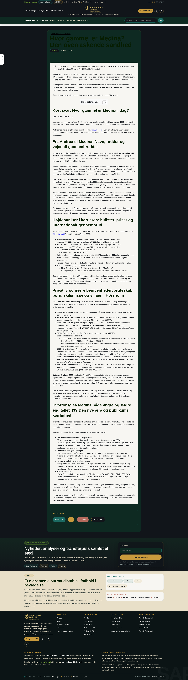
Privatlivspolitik (117, 618)
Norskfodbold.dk (144, 624)
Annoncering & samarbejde (121, 631)
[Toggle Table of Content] (103, 102)
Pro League (56, 677)
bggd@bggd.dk (46, 662)
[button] (2, 59)
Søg (160, 20)
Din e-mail (124, 545)
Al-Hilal (66, 2)
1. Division (58, 2)
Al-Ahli (133, 597)
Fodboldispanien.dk (145, 621)
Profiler (75, 677)
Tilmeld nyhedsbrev (140, 557)
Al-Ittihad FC (87, 2)
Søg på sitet (116, 621)
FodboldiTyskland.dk (146, 631)
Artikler (27, 11)
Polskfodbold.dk (144, 628)
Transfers (156, 597)
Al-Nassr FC (76, 2)
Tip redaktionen (117, 628)
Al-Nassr (117, 597)
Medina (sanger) (96, 130)
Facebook (59, 519)
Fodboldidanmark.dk (146, 618)
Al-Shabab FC (89, 631)
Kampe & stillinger (37, 11)
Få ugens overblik (145, 11)
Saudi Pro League (45, 2)
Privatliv (160, 2)
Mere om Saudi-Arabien (54, 11)
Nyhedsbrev (116, 624)
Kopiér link (98, 519)
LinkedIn (83, 519)
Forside (152, 2)
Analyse (84, 677)
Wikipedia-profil (59, 234)
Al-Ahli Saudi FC (100, 2)
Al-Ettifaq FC (88, 634)
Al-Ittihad (126, 597)
